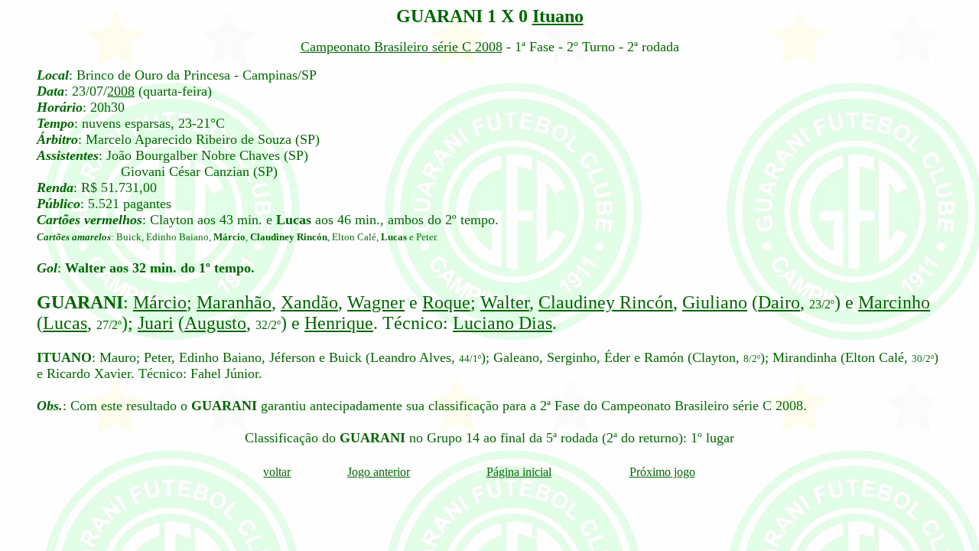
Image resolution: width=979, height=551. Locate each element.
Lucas (65, 323)
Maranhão (234, 302)
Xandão (309, 302)
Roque (446, 302)
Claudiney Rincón (605, 302)
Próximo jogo (662, 471)
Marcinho (894, 302)
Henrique (338, 323)
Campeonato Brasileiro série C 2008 (402, 46)
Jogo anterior (378, 471)
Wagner (376, 302)
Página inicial (518, 471)
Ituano (558, 16)
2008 (121, 91)
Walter (504, 302)
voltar (277, 471)
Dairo (779, 302)
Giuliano (714, 302)
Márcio (160, 302)
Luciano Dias (502, 323)
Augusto (215, 323)
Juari (156, 323)
